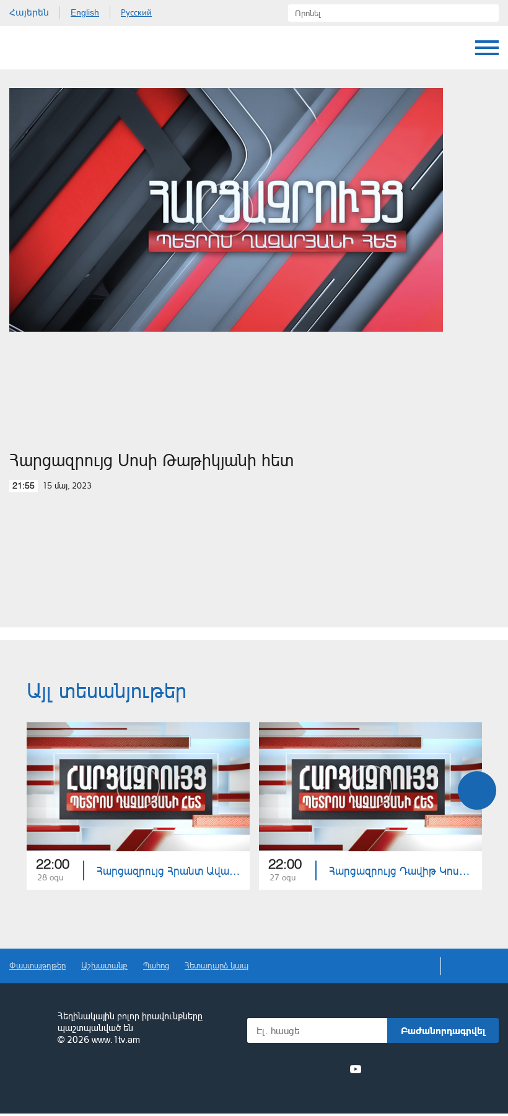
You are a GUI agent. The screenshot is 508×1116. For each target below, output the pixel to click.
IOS (403, 1069)
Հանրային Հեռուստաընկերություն (55, 47)
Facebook (268, 1068)
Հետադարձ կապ (216, 965)
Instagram (333, 1068)
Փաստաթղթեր (37, 965)
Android (469, 1069)
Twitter (287, 1068)
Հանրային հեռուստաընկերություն (27, 1028)
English (85, 12)
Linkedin (310, 1068)
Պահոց (156, 965)
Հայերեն (29, 12)
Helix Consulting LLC (62, 1078)
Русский (136, 12)
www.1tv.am (116, 1039)
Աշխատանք (104, 965)
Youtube (355, 1068)
